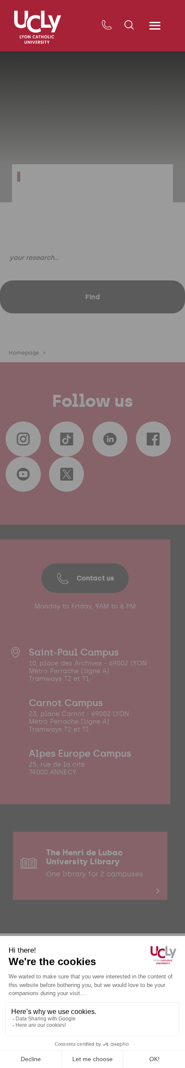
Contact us (95, 578)
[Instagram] (23, 439)
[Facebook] (153, 439)
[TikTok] (66, 439)
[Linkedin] (110, 439)
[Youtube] (23, 474)
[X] (66, 474)
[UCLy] (37, 27)
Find (92, 296)
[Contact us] (106, 25)
